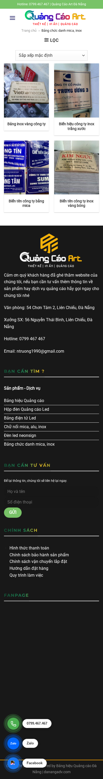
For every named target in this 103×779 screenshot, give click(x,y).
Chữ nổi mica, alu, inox (25, 426)
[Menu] (12, 18)
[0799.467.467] (13, 723)
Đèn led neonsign (20, 435)
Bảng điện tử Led (20, 418)
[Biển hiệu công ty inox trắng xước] (76, 90)
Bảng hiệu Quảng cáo (24, 400)
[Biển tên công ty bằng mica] (26, 167)
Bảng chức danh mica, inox (29, 444)
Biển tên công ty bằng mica (26, 203)
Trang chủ (28, 30)
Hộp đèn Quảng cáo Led (26, 409)
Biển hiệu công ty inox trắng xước (76, 126)
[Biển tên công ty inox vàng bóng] (76, 167)
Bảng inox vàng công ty (26, 124)
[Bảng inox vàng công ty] (26, 90)
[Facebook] (13, 763)
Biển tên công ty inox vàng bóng (76, 203)
